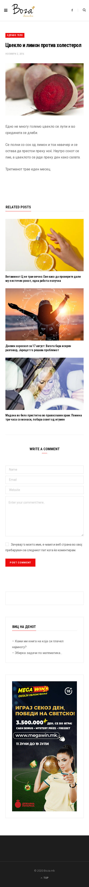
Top (45, 877)
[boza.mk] (23, 10)
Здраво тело (15, 35)
